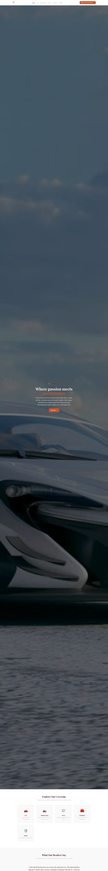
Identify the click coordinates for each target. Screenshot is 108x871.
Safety (60, 2)
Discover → (54, 410)
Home (33, 2)
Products (55, 2)
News (49, 2)
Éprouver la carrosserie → (87, 2)
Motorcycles (43, 2)
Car (37, 2)
